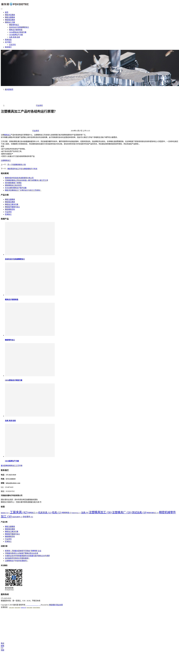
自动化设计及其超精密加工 (19, 27)
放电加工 (33, 513)
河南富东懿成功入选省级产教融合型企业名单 (21, 553)
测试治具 (139, 512)
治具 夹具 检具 (14, 37)
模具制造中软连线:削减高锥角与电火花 (19, 178)
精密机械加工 (153, 513)
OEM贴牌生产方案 (16, 35)
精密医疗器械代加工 (12, 207)
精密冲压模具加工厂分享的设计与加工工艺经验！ (23, 190)
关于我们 (8, 42)
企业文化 (12, 44)
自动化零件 (17, 517)
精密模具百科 (10, 209)
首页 (6, 12)
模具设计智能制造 (15, 30)
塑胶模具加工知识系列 (13, 185)
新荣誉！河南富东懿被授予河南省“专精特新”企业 (23, 551)
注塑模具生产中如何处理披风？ (16, 561)
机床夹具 (45, 512)
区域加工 (8, 214)
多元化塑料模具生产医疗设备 (16, 188)
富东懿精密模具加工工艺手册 (11, 465)
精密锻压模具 (10, 20)
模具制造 (67, 513)
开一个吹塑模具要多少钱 (16, 164)
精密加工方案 (10, 22)
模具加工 (7, 135)
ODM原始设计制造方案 (17, 32)
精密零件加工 (14, 25)
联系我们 (8, 47)
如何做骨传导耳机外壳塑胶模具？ (17, 558)
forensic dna (23, 607)
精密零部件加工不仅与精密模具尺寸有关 (22, 169)
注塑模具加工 (6, 160)
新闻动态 (8, 40)
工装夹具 (19, 512)
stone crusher (29, 607)
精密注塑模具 (10, 17)
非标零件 (28, 517)
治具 (84, 512)
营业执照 (59, 605)
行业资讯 (35, 131)
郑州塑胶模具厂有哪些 (13, 183)
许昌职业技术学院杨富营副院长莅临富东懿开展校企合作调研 (27, 556)
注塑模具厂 (121, 512)
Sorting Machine (36, 607)
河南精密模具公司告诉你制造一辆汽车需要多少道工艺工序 (26, 180)
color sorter (11, 607)
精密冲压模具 (10, 15)
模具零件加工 (76, 512)
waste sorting (17, 607)
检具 (57, 512)
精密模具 (52, 605)
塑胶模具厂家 (5, 512)
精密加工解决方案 (11, 204)
